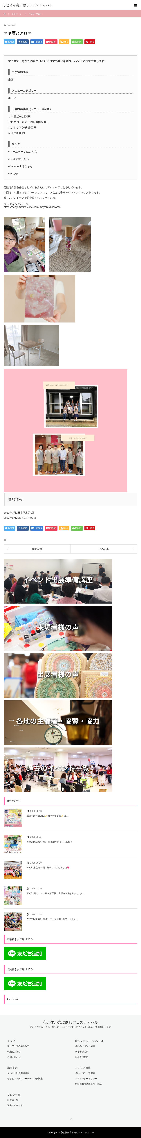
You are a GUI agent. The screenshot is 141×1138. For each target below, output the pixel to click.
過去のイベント (15, 1105)
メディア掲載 (83, 1067)
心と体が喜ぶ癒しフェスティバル (70, 1022)
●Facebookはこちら (20, 166)
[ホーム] (5, 11)
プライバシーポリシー (86, 1078)
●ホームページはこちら (22, 151)
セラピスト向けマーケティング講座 (25, 1078)
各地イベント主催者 (85, 1073)
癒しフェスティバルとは (89, 1040)
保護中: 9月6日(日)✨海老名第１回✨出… (47, 816)
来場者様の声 (81, 1051)
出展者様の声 (81, 1057)
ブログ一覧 (13, 1094)
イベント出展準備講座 (18, 1073)
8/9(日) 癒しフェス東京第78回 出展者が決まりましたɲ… (55, 893)
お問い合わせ (14, 1057)
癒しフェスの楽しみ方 (18, 1046)
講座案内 (12, 1067)
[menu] (136, 5)
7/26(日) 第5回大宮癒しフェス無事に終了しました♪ (52, 919)
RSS (70, 1118)
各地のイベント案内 (85, 1046)
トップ (11, 1040)
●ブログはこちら (18, 158)
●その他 (13, 173)
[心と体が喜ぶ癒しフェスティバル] (65, 5)
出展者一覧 (12, 1100)
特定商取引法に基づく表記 (88, 1084)
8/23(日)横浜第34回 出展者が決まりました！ (50, 841)
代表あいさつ (14, 1051)
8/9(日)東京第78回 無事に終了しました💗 (48, 867)
